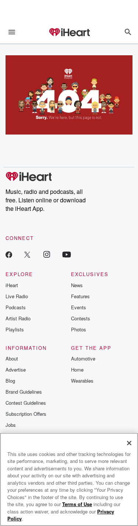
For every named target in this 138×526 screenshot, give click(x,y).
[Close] (129, 443)
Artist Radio (18, 318)
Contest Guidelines (26, 402)
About (12, 358)
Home (77, 369)
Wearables (82, 380)
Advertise (16, 369)
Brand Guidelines (24, 391)
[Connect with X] (27, 254)
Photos (78, 329)
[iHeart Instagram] (46, 254)
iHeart (12, 285)
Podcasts (16, 307)
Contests (80, 318)
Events (78, 307)
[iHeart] (69, 32)
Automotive (83, 358)
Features (80, 296)
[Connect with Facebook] (9, 254)
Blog (10, 380)
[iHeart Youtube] (66, 254)
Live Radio (17, 296)
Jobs (11, 424)
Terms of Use (77, 504)
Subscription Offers (26, 413)
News (77, 285)
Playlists (15, 329)
